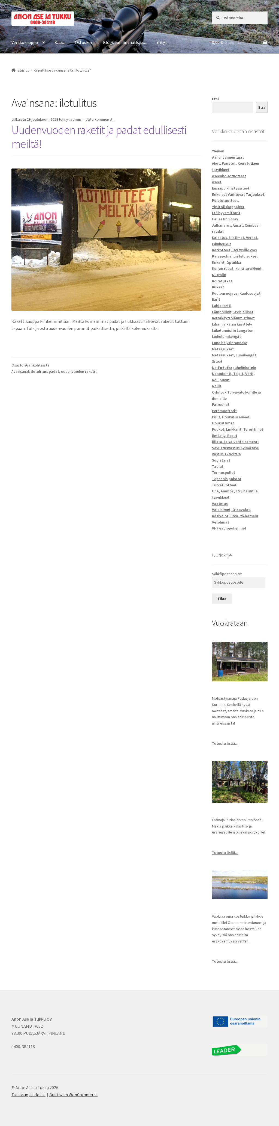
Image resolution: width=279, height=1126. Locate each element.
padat (54, 371)
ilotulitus (39, 371)
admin (75, 119)
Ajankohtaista (37, 365)
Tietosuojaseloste (28, 1094)
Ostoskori (84, 42)
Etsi (215, 98)
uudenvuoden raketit (79, 371)
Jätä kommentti (100, 119)
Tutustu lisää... (225, 743)
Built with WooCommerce (73, 1094)
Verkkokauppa (24, 42)
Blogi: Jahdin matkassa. (125, 42)
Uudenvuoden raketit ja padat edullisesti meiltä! (98, 137)
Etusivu (23, 70)
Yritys (162, 42)
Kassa (59, 42)
